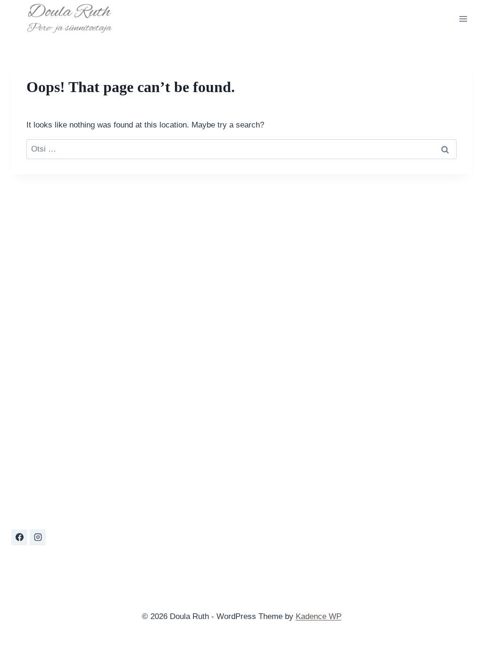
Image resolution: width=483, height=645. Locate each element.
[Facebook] (19, 537)
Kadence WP (318, 616)
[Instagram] (38, 537)
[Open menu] (463, 18)
